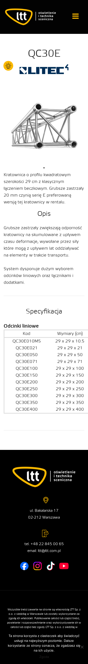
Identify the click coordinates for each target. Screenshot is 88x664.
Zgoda (44, 657)
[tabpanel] (44, 127)
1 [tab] (44, 167)
